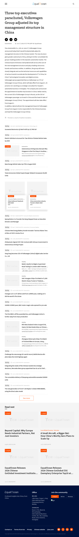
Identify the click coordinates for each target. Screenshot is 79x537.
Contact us (8, 529)
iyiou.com (50, 529)
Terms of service (19, 529)
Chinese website (39, 529)
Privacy (29, 529)
